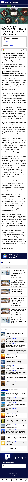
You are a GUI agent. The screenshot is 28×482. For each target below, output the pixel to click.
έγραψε (13, 122)
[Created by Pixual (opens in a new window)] (14, 476)
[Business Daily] (11, 2)
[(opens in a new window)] (2, 480)
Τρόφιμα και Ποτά (16, 262)
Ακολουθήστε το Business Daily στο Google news (14, 256)
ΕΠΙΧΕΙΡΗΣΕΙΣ (6, 41)
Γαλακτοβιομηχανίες (6, 262)
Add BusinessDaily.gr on (14, 50)
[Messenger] (16, 480)
